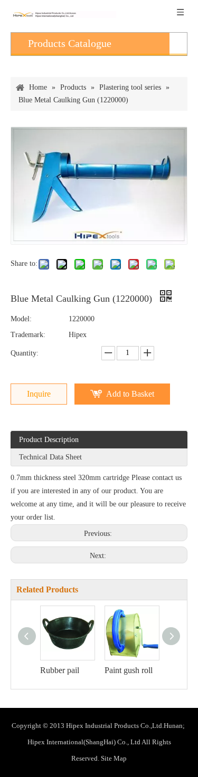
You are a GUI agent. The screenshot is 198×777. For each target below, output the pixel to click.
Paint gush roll (129, 670)
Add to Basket (130, 393)
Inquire (39, 393)
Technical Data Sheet (50, 457)
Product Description (49, 440)
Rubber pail (59, 670)
